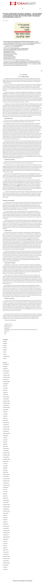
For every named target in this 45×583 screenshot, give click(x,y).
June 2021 (5, 439)
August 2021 (6, 435)
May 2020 (5, 467)
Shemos (5, 354)
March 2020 (6, 472)
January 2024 (6, 372)
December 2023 (6, 375)
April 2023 (5, 392)
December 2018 (6, 504)
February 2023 (6, 396)
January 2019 (6, 502)
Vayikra (5, 358)
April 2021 (5, 444)
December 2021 (6, 426)
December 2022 (6, 401)
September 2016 (7, 562)
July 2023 (5, 385)
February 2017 (6, 552)
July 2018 (5, 515)
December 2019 (6, 478)
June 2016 (5, 569)
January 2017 (6, 554)
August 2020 (6, 461)
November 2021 (7, 429)
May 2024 (5, 366)
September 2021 (7, 433)
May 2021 (5, 442)
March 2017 (6, 549)
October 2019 (6, 483)
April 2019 (5, 496)
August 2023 (6, 383)
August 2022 (6, 409)
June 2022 (5, 414)
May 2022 (5, 416)
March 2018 (6, 524)
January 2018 (6, 528)
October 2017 (6, 534)
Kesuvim (5, 347)
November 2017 (7, 532)
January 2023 (6, 398)
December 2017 (6, 530)
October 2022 (6, 405)
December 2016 (6, 556)
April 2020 (5, 470)
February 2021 (6, 448)
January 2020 (6, 476)
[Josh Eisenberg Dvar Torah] (22, 1)
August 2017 (6, 539)
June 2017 (5, 543)
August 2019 (6, 487)
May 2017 (5, 545)
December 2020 (6, 452)
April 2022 (5, 418)
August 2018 (6, 513)
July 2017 (5, 541)
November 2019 (7, 480)
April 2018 (5, 521)
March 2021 (6, 446)
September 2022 (7, 407)
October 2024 (6, 364)
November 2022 (7, 403)
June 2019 (5, 491)
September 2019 (7, 485)
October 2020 (6, 457)
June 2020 (5, 465)
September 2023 (7, 381)
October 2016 (6, 560)
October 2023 (6, 379)
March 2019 (6, 498)
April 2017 (5, 547)
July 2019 (5, 489)
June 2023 (5, 388)
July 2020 (5, 463)
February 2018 (6, 526)
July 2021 (5, 437)
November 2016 (7, 558)
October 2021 (6, 431)
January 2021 (6, 450)
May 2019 (5, 493)
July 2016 (5, 567)
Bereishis (5, 343)
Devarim (6, 20)
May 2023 (5, 390)
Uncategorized (6, 356)
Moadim (5, 349)
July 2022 (5, 411)
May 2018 (5, 519)
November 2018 (7, 506)
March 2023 (6, 394)
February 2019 (6, 500)
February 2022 (6, 422)
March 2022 (6, 420)
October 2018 (6, 508)
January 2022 (6, 424)
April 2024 (5, 368)
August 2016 (6, 565)
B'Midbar (5, 341)
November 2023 (7, 377)
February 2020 (6, 474)
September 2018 (7, 511)
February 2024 (6, 370)
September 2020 (7, 459)
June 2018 (5, 517)
